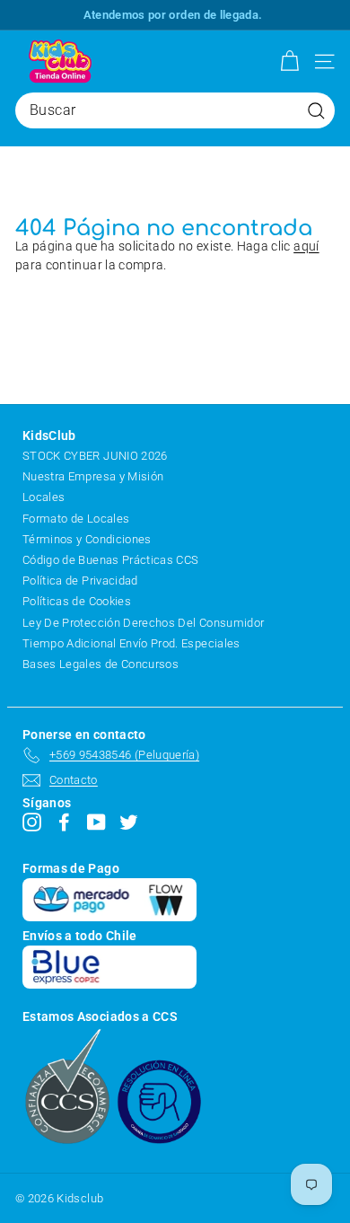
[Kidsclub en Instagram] (31, 822)
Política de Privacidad (80, 580)
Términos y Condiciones (87, 539)
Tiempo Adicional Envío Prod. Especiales (131, 643)
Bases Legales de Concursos (100, 664)
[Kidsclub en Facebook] (64, 822)
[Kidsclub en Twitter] (128, 822)
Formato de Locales (75, 518)
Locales (43, 497)
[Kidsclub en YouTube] (96, 822)
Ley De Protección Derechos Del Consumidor (143, 622)
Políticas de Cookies (76, 601)
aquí (306, 246)
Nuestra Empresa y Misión (92, 476)
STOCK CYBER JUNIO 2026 (95, 455)
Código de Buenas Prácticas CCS (110, 560)
